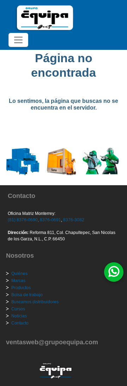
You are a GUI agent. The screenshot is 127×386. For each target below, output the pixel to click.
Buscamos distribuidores (35, 301)
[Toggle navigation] (18, 40)
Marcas (18, 280)
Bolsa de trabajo (27, 294)
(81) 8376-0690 (23, 219)
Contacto (20, 323)
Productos (21, 287)
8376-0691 (50, 219)
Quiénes (19, 273)
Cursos (18, 308)
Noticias (19, 316)
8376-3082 (73, 219)
